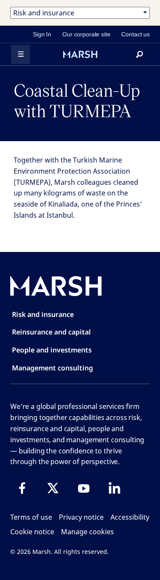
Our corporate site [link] (86, 34)
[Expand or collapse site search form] (139, 54)
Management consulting (52, 368)
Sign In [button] (42, 34)
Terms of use (31, 517)
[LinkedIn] (114, 488)
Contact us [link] (135, 34)
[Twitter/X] (53, 488)
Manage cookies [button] (87, 531)
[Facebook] (22, 488)
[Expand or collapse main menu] (20, 54)
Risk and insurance (43, 314)
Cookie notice (32, 531)
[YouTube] (83, 488)
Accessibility (130, 517)
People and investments (52, 350)
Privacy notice (81, 517)
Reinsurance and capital (51, 332)
